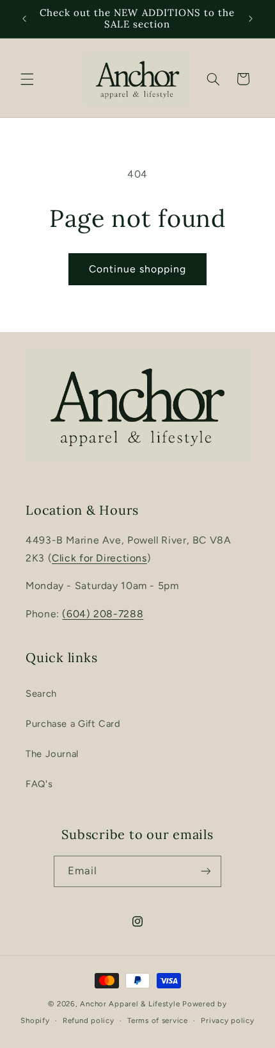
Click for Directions (99, 558)
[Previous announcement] (24, 18)
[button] (27, 79)
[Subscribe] (206, 871)
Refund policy (88, 1020)
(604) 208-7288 (102, 614)
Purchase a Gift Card (73, 723)
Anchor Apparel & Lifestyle (130, 1003)
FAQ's (39, 784)
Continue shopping (138, 269)
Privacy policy (227, 1020)
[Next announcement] (251, 18)
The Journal (52, 754)
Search (41, 693)
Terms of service (157, 1020)
